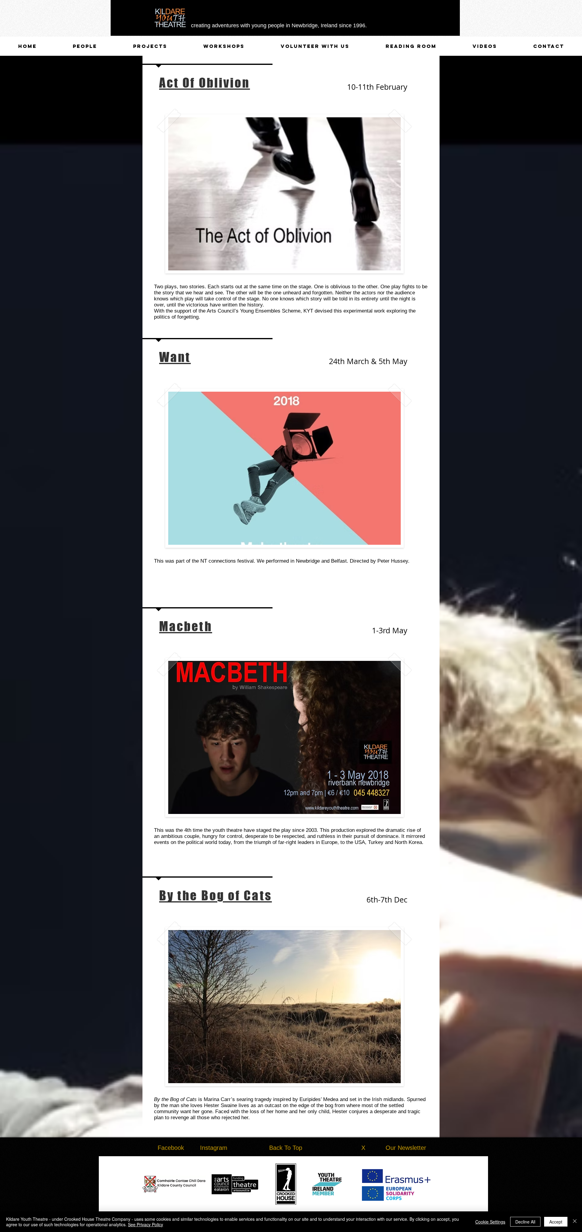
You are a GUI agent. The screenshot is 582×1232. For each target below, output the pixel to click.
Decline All (525, 1222)
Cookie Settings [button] (490, 1222)
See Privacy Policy (145, 1224)
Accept (555, 1222)
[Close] (574, 1221)
